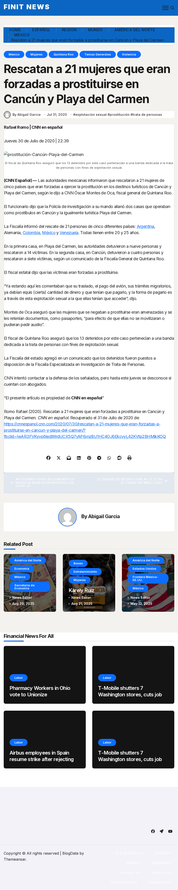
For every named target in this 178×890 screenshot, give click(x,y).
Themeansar (15, 859)
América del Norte (27, 560)
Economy (163, 853)
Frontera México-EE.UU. (145, 578)
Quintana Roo (63, 54)
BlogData (70, 853)
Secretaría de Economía (24, 586)
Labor (18, 677)
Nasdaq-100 (130, 873)
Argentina (145, 226)
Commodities (159, 882)
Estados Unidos (144, 568)
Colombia (31, 232)
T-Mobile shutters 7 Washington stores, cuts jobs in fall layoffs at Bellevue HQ (131, 694)
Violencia (129, 54)
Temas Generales (97, 54)
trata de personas (147, 114)
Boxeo (78, 563)
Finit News (27, 7)
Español (133, 863)
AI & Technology (130, 853)
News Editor (22, 597)
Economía (21, 568)
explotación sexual (91, 114)
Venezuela (69, 232)
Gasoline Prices (123, 882)
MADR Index (161, 863)
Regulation (161, 873)
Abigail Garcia (104, 516)
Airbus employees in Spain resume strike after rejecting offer (41, 759)
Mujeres (36, 54)
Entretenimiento (85, 571)
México (14, 54)
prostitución (120, 114)
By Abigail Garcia (27, 114)
